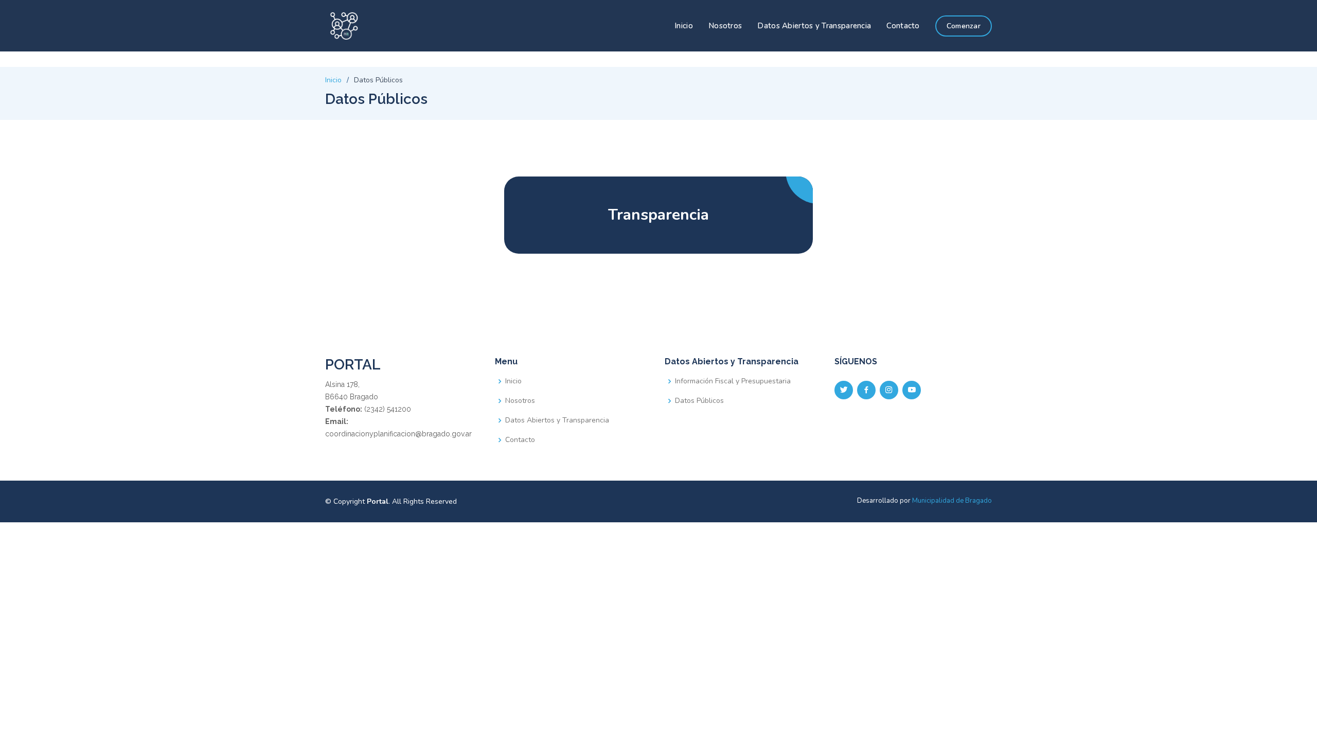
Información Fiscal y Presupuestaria (733, 381)
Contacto (902, 26)
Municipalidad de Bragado (952, 500)
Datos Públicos (699, 400)
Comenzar (964, 26)
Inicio (683, 26)
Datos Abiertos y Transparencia (814, 26)
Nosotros (725, 26)
